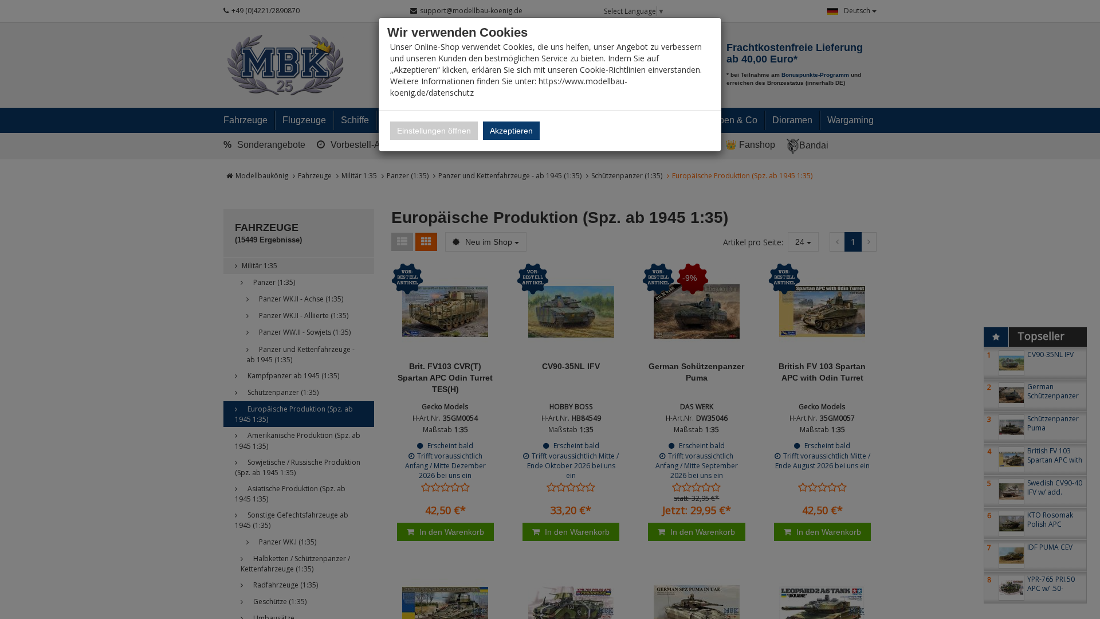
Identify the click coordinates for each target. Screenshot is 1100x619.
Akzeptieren (511, 130)
